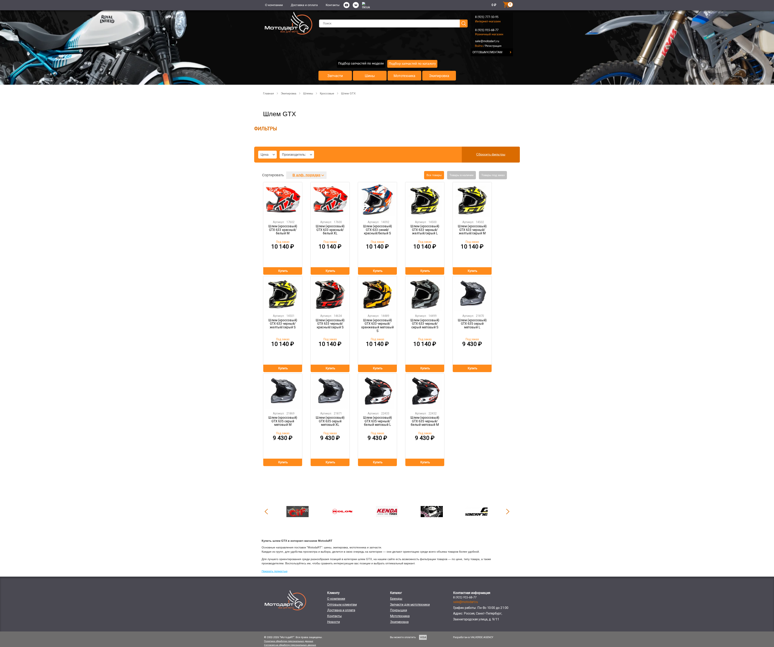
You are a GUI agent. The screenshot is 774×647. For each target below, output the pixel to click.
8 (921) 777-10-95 (486, 17)
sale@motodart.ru (487, 41)
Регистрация (493, 45)
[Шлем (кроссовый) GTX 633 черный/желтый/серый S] (283, 293)
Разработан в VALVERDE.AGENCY (473, 637)
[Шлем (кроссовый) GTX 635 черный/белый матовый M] (425, 391)
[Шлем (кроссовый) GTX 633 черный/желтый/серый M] (472, 199)
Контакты (332, 5)
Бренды (396, 599)
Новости (333, 622)
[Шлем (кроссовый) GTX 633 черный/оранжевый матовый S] (377, 293)
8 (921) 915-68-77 (486, 30)
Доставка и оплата (304, 5)
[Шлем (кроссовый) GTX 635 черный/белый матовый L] (377, 391)
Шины (370, 76)
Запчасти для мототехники (410, 604)
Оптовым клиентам (342, 604)
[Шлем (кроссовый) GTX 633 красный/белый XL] (330, 199)
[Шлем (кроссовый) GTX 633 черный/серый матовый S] (425, 293)
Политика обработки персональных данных (288, 641)
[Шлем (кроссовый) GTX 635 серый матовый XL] (330, 391)
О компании (274, 5)
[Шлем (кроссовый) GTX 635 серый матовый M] (283, 391)
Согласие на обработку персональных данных (290, 645)
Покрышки (398, 610)
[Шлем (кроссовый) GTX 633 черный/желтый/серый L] (425, 199)
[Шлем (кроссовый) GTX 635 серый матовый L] (472, 293)
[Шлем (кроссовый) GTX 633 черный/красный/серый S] (330, 293)
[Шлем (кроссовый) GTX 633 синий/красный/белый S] (377, 199)
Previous (266, 511)
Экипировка (439, 76)
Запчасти (335, 76)
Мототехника (404, 76)
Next (508, 511)
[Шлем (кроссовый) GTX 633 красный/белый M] (283, 199)
